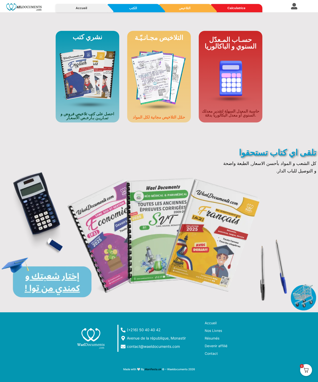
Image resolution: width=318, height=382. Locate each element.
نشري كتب (87, 37)
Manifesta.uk (153, 369)
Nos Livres (213, 331)
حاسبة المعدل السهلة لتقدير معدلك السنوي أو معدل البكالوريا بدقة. (230, 113)
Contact (211, 353)
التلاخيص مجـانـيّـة (159, 37)
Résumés (212, 338)
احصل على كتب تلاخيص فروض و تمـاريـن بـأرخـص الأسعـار (87, 115)
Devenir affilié (216, 346)
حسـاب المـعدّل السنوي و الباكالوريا (231, 42)
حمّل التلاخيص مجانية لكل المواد (159, 117)
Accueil (211, 323)
